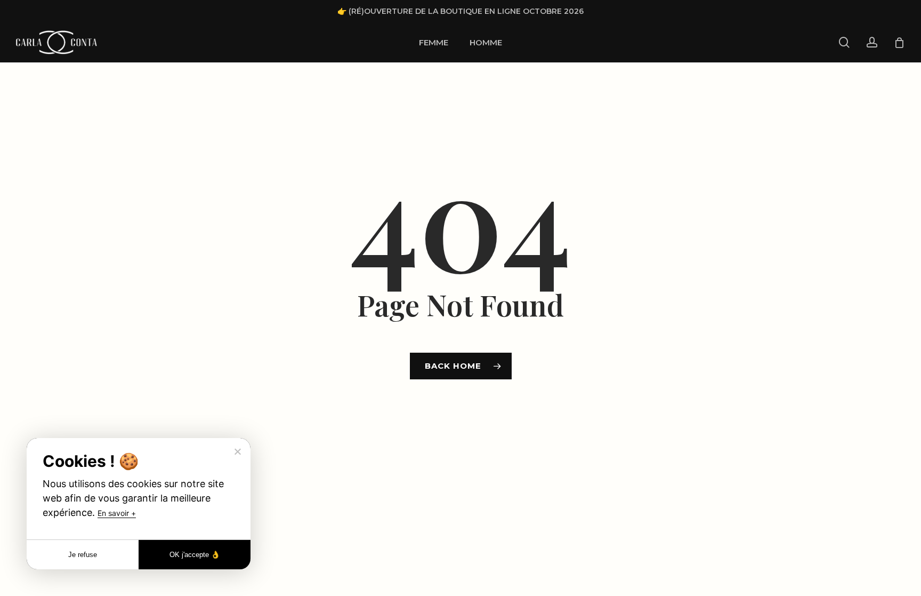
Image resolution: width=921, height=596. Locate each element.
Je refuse (82, 555)
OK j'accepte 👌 (194, 555)
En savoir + (117, 513)
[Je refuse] (237, 451)
